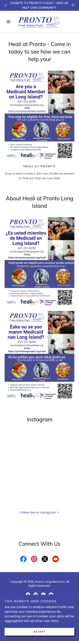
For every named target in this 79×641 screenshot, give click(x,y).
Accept (39, 631)
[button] (10, 21)
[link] (39, 21)
